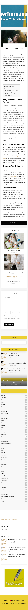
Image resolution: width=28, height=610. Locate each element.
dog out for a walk (12, 176)
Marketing (3, 455)
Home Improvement (5, 443)
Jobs (2, 448)
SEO (2, 473)
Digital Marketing (5, 413)
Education (3, 416)
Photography (4, 464)
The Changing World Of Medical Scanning (14, 272)
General (3, 436)
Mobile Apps (4, 457)
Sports (2, 485)
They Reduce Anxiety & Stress (11, 90)
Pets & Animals (16, 45)
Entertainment (4, 418)
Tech (2, 489)
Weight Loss (4, 498)
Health (9, 45)
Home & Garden (5, 441)
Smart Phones (4, 478)
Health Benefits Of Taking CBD (14, 250)
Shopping (3, 475)
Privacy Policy (11, 605)
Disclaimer (18, 605)
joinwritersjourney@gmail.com (9, 519)
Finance (3, 422)
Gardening (3, 434)
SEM (2, 471)
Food (2, 427)
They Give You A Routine (10, 93)
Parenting (3, 459)
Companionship (8, 95)
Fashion (3, 420)
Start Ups (3, 487)
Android (3, 395)
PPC (2, 466)
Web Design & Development (7, 496)
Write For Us (4, 529)
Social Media (4, 480)
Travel (2, 492)
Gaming (3, 432)
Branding (3, 404)
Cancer (3, 409)
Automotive (4, 397)
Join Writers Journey (18, 600)
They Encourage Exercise (10, 92)
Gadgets (3, 429)
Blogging (3, 402)
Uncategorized (4, 494)
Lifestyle (3, 452)
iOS (2, 445)
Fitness (3, 425)
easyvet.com (13, 135)
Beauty (3, 399)
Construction (4, 411)
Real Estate (4, 469)
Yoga (2, 501)
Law (2, 450)
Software (3, 482)
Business (3, 406)
